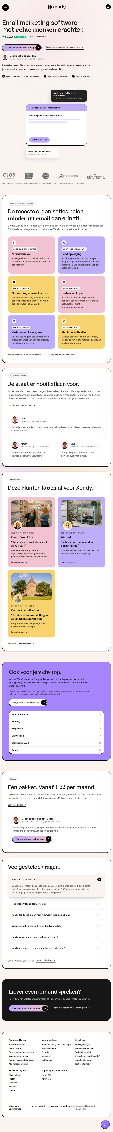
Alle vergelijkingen (82, 1044)
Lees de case (17, 562)
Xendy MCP (47, 1079)
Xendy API (46, 1075)
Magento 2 (17, 728)
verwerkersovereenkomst (59, 1106)
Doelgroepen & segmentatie (21, 1052)
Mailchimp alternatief (84, 1048)
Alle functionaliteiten (18, 1064)
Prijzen (12, 1079)
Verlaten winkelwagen (18, 1056)
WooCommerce (20, 714)
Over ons (13, 1082)
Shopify (16, 721)
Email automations (17, 1044)
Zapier (15, 750)
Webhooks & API (20, 743)
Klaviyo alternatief (83, 1052)
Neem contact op (44, 960)
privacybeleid (38, 1106)
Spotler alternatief (83, 1064)
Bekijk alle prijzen (15, 805)
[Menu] (5, 7)
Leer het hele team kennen (19, 405)
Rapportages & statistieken (21, 1060)
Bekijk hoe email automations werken (24, 354)
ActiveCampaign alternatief (87, 1056)
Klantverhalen (15, 1075)
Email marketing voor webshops (56, 1044)
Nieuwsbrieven (15, 1048)
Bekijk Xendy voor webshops (62, 354)
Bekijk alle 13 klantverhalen (19, 643)
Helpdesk (13, 1086)
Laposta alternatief (83, 1060)
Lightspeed (18, 735)
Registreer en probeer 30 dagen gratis (63, 47)
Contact (13, 1090)
